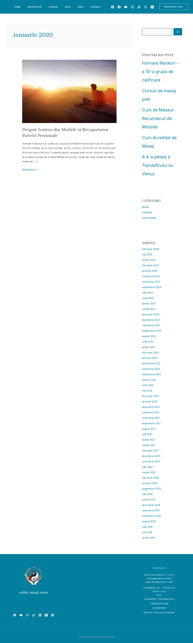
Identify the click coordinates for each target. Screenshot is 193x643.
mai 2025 (147, 254)
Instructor (34, 7)
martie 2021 (148, 445)
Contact (96, 7)
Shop (80, 7)
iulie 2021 (147, 434)
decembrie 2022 (151, 363)
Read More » (29, 169)
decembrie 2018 (151, 505)
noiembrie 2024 (151, 276)
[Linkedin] (40, 615)
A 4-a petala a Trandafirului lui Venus (157, 165)
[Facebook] (119, 6)
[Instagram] (132, 6)
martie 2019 (148, 499)
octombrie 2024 (151, 281)
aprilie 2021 (148, 439)
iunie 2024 (148, 298)
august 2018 (149, 521)
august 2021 (149, 428)
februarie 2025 (150, 265)
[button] (173, 6)
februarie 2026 (150, 249)
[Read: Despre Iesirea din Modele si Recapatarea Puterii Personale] (69, 91)
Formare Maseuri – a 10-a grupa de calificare (160, 72)
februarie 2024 (150, 314)
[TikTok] (139, 6)
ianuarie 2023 (149, 357)
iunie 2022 (148, 385)
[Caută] (177, 31)
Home (17, 7)
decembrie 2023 (151, 319)
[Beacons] (152, 6)
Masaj (145, 206)
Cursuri (53, 7)
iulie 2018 (147, 526)
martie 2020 (149, 472)
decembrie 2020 (151, 456)
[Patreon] (112, 6)
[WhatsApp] (145, 6)
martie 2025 (148, 259)
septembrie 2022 (151, 374)
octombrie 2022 (151, 368)
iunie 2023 (148, 341)
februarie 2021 (150, 450)
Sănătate (147, 212)
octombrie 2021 (151, 417)
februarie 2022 (150, 396)
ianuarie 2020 (150, 483)
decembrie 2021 (151, 406)
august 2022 (149, 379)
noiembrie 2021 (150, 412)
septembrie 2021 (151, 423)
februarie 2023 (150, 352)
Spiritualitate (149, 217)
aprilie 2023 (148, 347)
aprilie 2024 (148, 303)
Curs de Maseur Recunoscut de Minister (158, 118)
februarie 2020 (150, 477)
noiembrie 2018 (151, 510)
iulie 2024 (147, 292)
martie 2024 (149, 308)
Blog (67, 7)
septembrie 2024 (151, 287)
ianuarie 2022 (149, 401)
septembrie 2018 (151, 515)
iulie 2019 (147, 494)
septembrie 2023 (151, 330)
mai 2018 (147, 532)
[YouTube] (125, 6)
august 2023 (149, 336)
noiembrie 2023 (151, 325)
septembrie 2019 (151, 488)
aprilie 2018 (148, 537)
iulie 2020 (147, 466)
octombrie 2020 (151, 461)
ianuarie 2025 (149, 270)
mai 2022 (147, 390)
